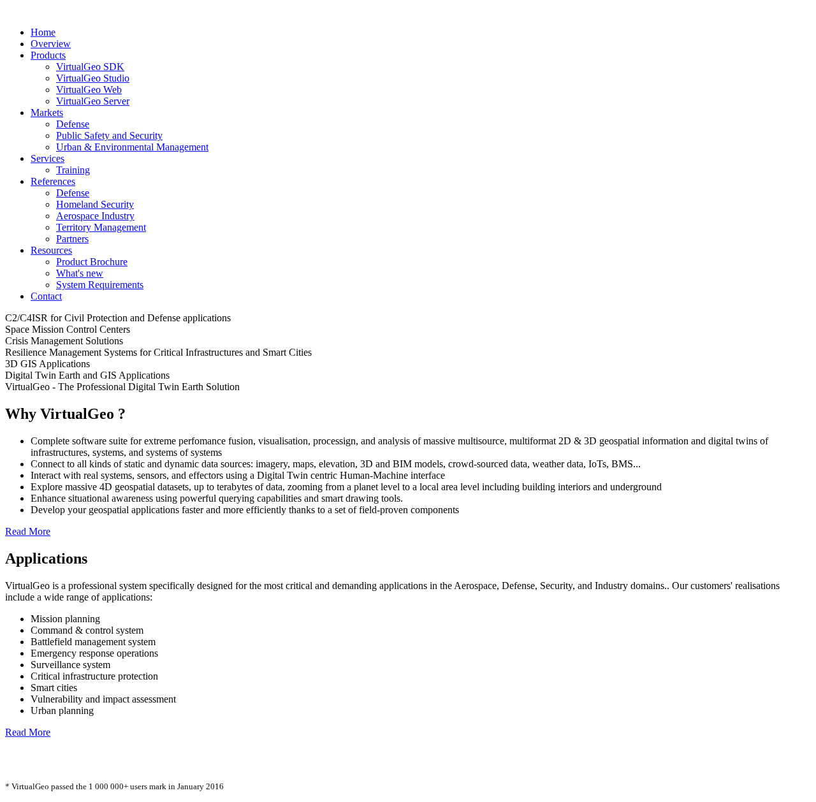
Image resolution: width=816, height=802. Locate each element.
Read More (27, 531)
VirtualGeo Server (92, 101)
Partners (72, 238)
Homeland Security (95, 204)
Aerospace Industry (95, 215)
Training (73, 169)
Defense (72, 124)
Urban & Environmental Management (132, 147)
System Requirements (99, 284)
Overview (51, 43)
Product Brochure (91, 261)
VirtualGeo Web (89, 89)
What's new (79, 273)
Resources (51, 250)
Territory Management (101, 227)
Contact (46, 296)
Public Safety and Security (109, 135)
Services (47, 158)
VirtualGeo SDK (90, 66)
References (53, 181)
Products (48, 55)
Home (43, 32)
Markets (47, 112)
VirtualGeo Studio (92, 78)
